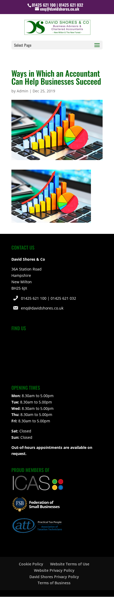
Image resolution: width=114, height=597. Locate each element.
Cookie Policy (31, 563)
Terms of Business (54, 582)
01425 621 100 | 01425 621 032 (48, 298)
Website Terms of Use (69, 563)
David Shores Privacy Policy (54, 576)
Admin (22, 90)
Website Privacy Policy (54, 570)
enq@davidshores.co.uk (42, 308)
